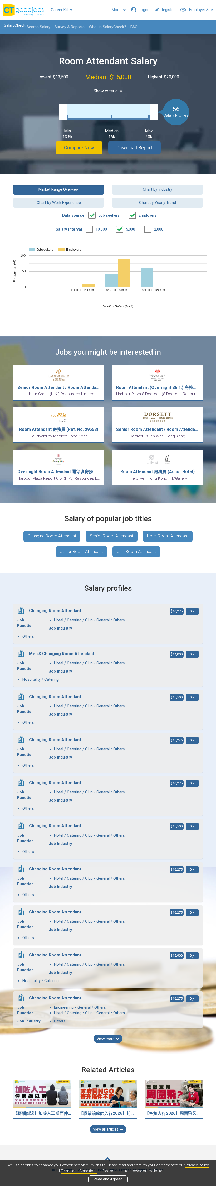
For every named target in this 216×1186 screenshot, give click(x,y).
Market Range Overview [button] (58, 189)
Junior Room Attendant (81, 551)
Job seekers (109, 215)
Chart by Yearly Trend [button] (157, 202)
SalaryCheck (14, 25)
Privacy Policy (197, 1165)
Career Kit (60, 9)
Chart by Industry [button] (157, 189)
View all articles (106, 1129)
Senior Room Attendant (111, 536)
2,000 (158, 229)
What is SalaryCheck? (107, 27)
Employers (148, 215)
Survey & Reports (70, 27)
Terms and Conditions (79, 1171)
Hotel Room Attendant (167, 536)
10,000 (101, 229)
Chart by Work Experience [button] (59, 202)
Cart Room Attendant (136, 551)
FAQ (134, 27)
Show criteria (105, 90)
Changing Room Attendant (52, 536)
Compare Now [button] (79, 147)
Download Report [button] (134, 147)
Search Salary (38, 27)
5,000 (130, 229)
